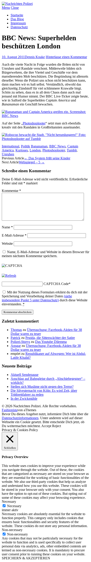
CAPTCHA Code (56, 284)
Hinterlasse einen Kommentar (66, 57)
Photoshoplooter (34, 123)
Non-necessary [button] (12, 530)
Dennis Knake (35, 57)
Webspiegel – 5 (32, 162)
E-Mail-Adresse (14, 235)
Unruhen (8, 154)
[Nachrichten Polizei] (17, 4)
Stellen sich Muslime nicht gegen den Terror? (42, 386)
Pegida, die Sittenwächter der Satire (50, 338)
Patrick (15, 338)
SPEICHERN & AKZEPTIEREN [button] (26, 558)
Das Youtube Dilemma (51, 342)
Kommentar (11, 191)
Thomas (16, 330)
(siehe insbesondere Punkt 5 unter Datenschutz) (37, 298)
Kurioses (21, 150)
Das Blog (17, 19)
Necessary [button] (9, 501)
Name (7, 227)
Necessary (14, 506)
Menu (6, 8)
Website (7, 243)
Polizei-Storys (20, 342)
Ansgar (16, 346)
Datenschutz (19, 27)
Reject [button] (56, 426)
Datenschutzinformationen (20, 418)
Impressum (18, 23)
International (10, 146)
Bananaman (39, 146)
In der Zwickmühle (24, 398)
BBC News (57, 146)
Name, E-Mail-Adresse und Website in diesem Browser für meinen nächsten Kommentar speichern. (45, 254)
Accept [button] (46, 426)
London (35, 150)
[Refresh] (9, 275)
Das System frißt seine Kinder (47, 158)
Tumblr (72, 150)
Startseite (17, 15)
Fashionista (9, 410)
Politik (25, 146)
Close (15, 8)
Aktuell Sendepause (24, 375)
